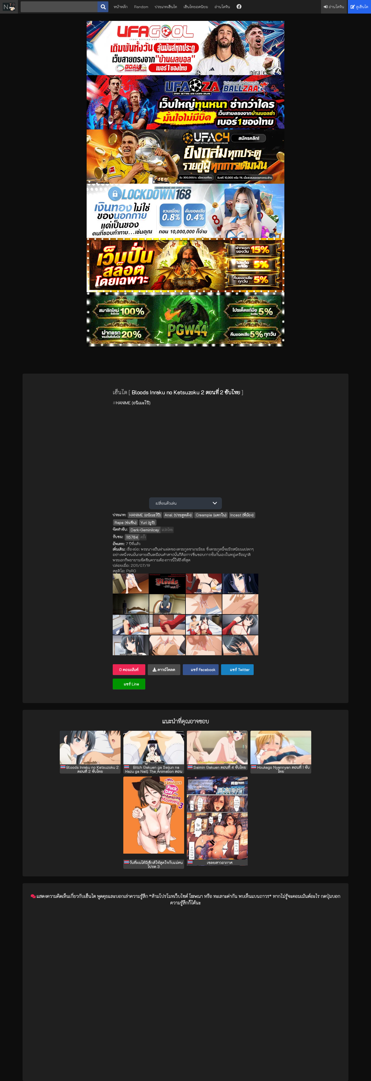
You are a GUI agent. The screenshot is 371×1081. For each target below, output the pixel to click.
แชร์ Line (131, 683)
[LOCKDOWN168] (185, 236)
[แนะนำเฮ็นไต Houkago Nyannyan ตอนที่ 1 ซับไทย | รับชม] (280, 747)
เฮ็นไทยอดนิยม (196, 6)
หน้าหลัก (121, 6)
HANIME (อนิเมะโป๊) (133, 402)
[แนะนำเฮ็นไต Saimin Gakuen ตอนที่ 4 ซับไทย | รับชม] (217, 747)
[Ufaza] (185, 128)
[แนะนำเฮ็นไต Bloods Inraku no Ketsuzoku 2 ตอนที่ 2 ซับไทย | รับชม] (90, 747)
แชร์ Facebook (202, 669)
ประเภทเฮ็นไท (166, 6)
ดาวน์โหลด (165, 669)
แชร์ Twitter (239, 669)
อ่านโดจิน (222, 6)
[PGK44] (185, 290)
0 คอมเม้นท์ (129, 669)
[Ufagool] (185, 73)
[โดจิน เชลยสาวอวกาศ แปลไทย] (217, 818)
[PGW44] (185, 345)
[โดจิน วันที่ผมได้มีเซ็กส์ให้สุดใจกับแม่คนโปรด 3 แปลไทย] (153, 818)
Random (141, 6)
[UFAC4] (185, 182)
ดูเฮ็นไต (361, 6)
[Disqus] (185, 978)
